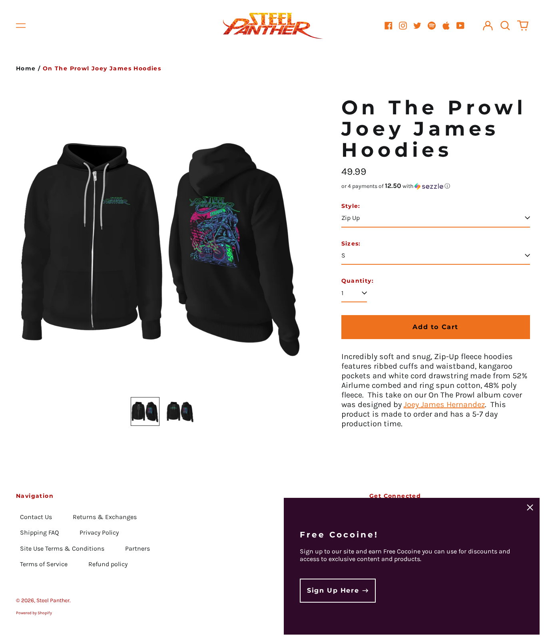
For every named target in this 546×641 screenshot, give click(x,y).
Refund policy (108, 564)
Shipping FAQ (39, 532)
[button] (505, 25)
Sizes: (351, 243)
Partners (137, 548)
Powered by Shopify (34, 613)
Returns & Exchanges (105, 517)
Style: (351, 206)
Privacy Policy (99, 532)
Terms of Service (44, 564)
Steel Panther (53, 600)
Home (26, 68)
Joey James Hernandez (444, 404)
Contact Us (36, 517)
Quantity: (357, 281)
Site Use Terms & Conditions (62, 548)
